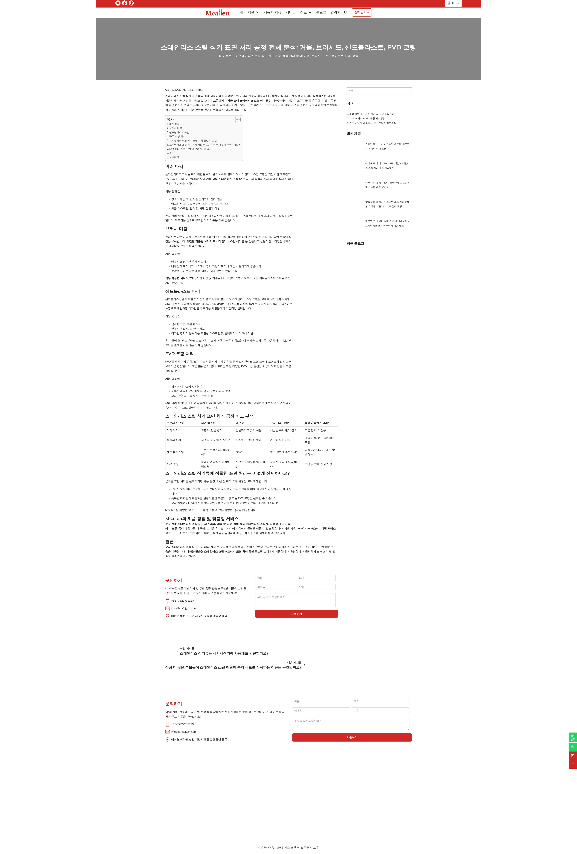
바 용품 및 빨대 (303, 800)
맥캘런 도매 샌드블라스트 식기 (235, 303)
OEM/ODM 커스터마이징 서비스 (316, 528)
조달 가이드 (387, 123)
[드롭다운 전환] (257, 12)
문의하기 (174, 157)
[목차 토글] (236, 119)
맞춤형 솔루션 (357, 113)
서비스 (291, 12)
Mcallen (318, 95)
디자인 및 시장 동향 (381, 113)
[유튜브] (118, 3)
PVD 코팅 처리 (177, 136)
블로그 (321, 12)
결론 (171, 152)
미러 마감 (174, 124)
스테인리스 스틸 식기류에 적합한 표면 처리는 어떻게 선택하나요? (204, 144)
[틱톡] (131, 3)
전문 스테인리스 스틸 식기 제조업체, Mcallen (199, 523)
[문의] (573, 755)
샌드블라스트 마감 (179, 132)
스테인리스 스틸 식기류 (309, 788)
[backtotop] (573, 764)
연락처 (335, 12)
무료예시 (573, 739)
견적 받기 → (361, 12)
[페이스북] (124, 3)
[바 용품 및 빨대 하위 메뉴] (316, 800)
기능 (246, 806)
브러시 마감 (175, 128)
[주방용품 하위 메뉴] (308, 794)
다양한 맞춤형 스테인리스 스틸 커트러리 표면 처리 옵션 (220, 551)
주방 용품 (299, 794)
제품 (251, 12)
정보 (303, 12)
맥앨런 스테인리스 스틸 (281, 847)
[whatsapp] (573, 747)
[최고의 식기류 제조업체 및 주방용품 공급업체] (218, 12)
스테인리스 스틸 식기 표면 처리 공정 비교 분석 (194, 140)
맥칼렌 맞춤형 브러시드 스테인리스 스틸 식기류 (215, 241)
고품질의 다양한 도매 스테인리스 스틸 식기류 (240, 100)
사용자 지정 (272, 12)
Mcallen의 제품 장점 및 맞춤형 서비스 (189, 148)
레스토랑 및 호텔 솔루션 (362, 123)
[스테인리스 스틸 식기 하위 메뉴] (327, 788)
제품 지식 (377, 118)
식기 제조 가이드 (192, 89)
